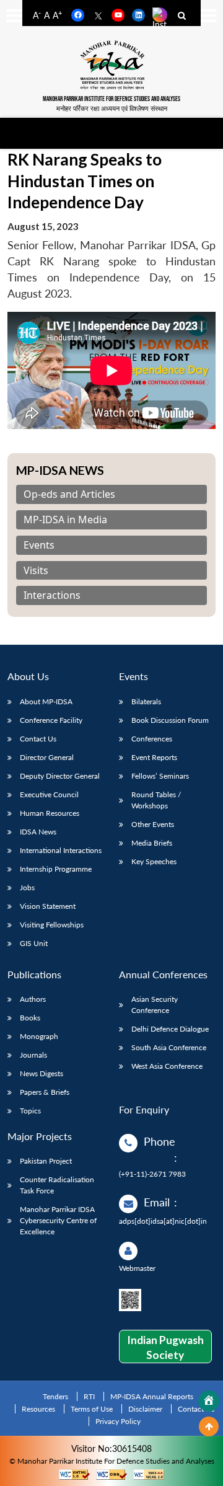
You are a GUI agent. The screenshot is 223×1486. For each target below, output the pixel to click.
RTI (89, 1396)
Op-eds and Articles (69, 494)
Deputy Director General (60, 776)
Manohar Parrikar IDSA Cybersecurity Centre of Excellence (58, 1220)
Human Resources (49, 813)
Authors (33, 999)
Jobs (27, 887)
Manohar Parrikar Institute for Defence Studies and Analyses (111, 99)
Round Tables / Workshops (156, 800)
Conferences (151, 738)
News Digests (41, 1073)
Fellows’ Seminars (160, 776)
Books (30, 1017)
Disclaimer (145, 1408)
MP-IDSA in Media (65, 519)
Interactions (52, 595)
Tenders (55, 1396)
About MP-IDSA (46, 701)
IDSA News (38, 831)
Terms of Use (92, 1408)
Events (39, 545)
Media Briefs (151, 842)
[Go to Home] (208, 1401)
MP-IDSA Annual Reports (151, 1396)
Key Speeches (154, 861)
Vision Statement (48, 906)
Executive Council (49, 794)
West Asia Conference (167, 1066)
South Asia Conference (168, 1047)
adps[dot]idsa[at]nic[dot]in (163, 1221)
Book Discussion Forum (170, 720)
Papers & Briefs (44, 1092)
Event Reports (154, 757)
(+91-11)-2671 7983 (152, 1174)
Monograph (39, 1036)
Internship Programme (56, 868)
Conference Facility (51, 720)
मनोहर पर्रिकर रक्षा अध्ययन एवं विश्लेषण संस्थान (111, 108)
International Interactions (61, 850)
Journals (33, 1054)
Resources (38, 1408)
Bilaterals (146, 701)
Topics (30, 1110)
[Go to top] (209, 1426)
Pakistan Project (46, 1160)
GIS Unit (34, 943)
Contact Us (38, 738)
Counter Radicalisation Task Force (57, 1185)
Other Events (152, 824)
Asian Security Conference (154, 1004)
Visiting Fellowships (52, 924)
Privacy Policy (118, 1421)
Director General (47, 757)
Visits (36, 570)
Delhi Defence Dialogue (170, 1028)
